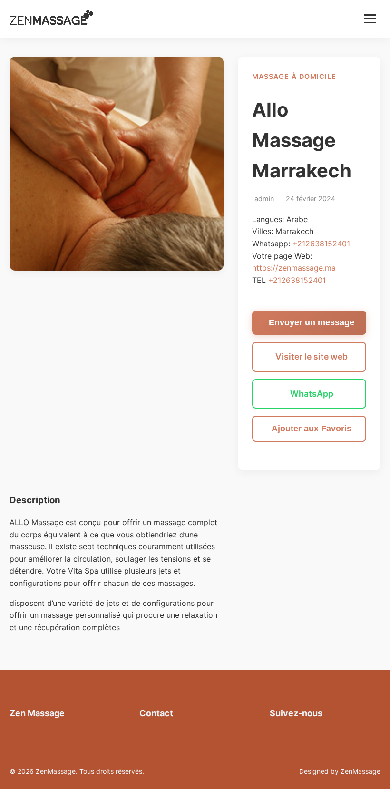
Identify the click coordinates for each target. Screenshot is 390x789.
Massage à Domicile (294, 76)
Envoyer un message (311, 322)
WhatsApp (311, 394)
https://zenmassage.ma (294, 268)
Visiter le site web (311, 356)
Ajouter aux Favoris (311, 428)
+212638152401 (321, 243)
